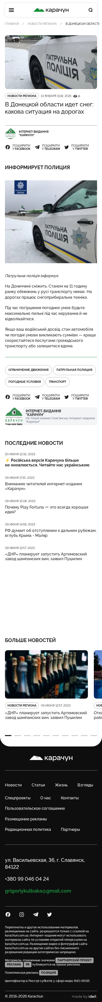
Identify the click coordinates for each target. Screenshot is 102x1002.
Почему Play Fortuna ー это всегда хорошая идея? (46, 509)
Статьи (38, 785)
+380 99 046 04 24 (27, 879)
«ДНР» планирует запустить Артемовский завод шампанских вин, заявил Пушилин (46, 556)
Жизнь (61, 785)
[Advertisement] (51, 596)
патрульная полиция (74, 370)
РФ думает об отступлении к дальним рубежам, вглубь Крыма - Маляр (50, 533)
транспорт (57, 382)
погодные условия (24, 382)
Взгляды (85, 785)
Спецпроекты (17, 798)
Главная (12, 23)
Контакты (70, 798)
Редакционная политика (28, 829)
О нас (45, 798)
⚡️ (47, 462)
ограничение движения (28, 370)
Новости (13, 785)
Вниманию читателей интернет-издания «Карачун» (43, 486)
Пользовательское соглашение (35, 808)
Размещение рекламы (26, 819)
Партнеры (70, 829)
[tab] (8, 736)
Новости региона (42, 23)
